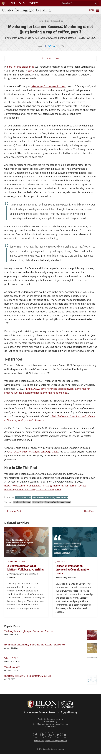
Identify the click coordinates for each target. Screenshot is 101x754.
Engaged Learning (23, 497)
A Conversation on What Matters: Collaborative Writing (26, 567)
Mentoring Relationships (43, 497)
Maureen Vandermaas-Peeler (57, 502)
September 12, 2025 (16, 561)
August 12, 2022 (87, 37)
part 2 (31, 70)
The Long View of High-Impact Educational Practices (29, 631)
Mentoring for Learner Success (48, 86)
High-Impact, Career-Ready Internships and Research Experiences (34, 644)
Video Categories (12, 667)
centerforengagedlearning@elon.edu (50, 740)
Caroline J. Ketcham (21, 502)
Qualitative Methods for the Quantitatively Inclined (27, 675)
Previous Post (14, 511)
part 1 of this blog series (20, 66)
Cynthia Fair (37, 502)
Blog (47, 21)
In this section (51, 58)
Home (40, 21)
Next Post (89, 511)
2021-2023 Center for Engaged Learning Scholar (33, 451)
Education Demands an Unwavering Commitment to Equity (72, 569)
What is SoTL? (11, 658)
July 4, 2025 (60, 561)
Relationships (57, 21)
